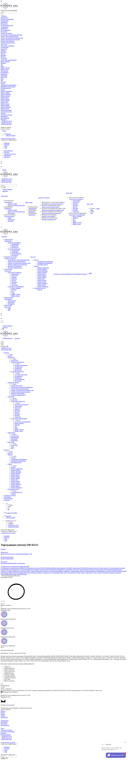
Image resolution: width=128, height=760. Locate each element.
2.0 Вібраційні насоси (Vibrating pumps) (29, 572)
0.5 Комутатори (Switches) (79, 568)
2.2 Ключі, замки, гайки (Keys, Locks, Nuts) (87, 572)
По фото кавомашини (21, 365)
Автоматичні (4, 563)
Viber (5, 146)
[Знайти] (2, 14)
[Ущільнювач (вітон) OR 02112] (16, 602)
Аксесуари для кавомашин (22, 421)
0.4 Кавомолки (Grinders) (63, 568)
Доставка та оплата (6, 730)
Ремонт (13, 467)
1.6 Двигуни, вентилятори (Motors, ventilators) (55, 571)
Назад (11, 354)
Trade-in (3, 716)
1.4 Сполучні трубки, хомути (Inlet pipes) (30, 571)
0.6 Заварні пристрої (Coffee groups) (97, 568)
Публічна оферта (6, 734)
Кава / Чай (14, 445)
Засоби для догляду (17, 385)
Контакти (3, 733)
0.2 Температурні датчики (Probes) (34, 568)
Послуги (10, 453)
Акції (2, 728)
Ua (8, 508)
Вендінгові (4, 723)
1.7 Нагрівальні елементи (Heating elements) (82, 571)
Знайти (3, 758)
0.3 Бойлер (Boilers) (50, 568)
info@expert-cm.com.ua (8, 138)
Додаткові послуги (16, 492)
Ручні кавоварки (20, 563)
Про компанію (5, 725)
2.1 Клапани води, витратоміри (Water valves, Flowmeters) (58, 572)
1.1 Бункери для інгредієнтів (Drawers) (83, 569)
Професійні (11, 563)
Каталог (10, 356)
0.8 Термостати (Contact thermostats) (20, 569)
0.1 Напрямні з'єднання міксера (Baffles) (12, 568)
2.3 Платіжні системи (106, 572)
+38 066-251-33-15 (6, 121)
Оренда (13, 458)
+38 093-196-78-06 (6, 124)
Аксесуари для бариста (21, 404)
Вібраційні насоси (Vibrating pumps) (16, 574)
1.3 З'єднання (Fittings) (11, 571)
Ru (8, 509)
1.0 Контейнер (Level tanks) (64, 569)
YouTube (6, 144)
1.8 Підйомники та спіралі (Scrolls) (105, 571)
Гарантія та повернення (8, 731)
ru (1, 163)
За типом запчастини (21, 374)
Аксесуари (14, 399)
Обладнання (14, 436)
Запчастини (14, 360)
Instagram (7, 143)
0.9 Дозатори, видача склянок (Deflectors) (43, 569)
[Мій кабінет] (1, 324)
